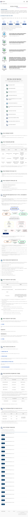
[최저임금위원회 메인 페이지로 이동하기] (3, 1)
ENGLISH (14, 511)
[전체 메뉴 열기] (26, 1)
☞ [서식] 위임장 (3, 246)
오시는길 (9, 511)
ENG (24, 1)
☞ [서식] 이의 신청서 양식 (5, 255)
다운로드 (3, 435)
